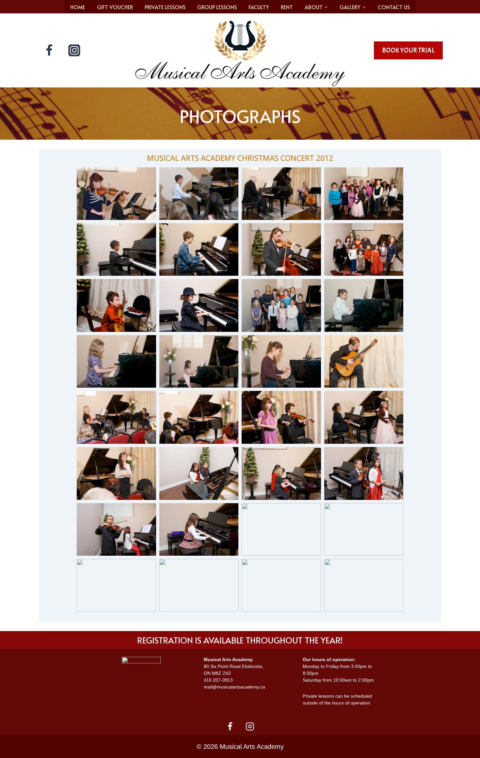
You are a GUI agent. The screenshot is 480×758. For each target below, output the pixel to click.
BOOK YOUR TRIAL (408, 50)
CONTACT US (394, 6)
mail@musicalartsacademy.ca (234, 686)
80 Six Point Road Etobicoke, (234, 666)
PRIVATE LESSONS (165, 6)
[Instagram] (74, 51)
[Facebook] (49, 51)
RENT (287, 6)
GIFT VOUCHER (115, 6)
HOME (77, 6)
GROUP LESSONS (217, 6)
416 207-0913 (218, 680)
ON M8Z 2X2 (217, 673)
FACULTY (258, 6)
